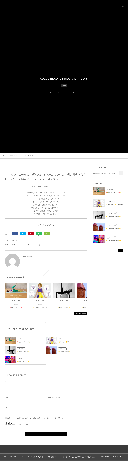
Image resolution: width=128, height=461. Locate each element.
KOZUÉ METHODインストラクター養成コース (105, 174)
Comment (8, 382)
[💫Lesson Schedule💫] (64, 290)
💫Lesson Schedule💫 (64, 307)
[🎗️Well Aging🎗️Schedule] (40, 290)
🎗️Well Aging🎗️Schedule (40, 307)
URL (6, 407)
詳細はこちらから (46, 225)
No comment (33, 245)
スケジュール (64, 304)
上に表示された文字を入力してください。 (17, 424)
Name (6, 397)
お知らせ (64, 85)
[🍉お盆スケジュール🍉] (16, 290)
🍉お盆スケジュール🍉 (16, 307)
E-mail (49, 397)
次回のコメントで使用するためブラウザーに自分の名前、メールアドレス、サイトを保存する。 (36, 418)
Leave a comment (45, 245)
